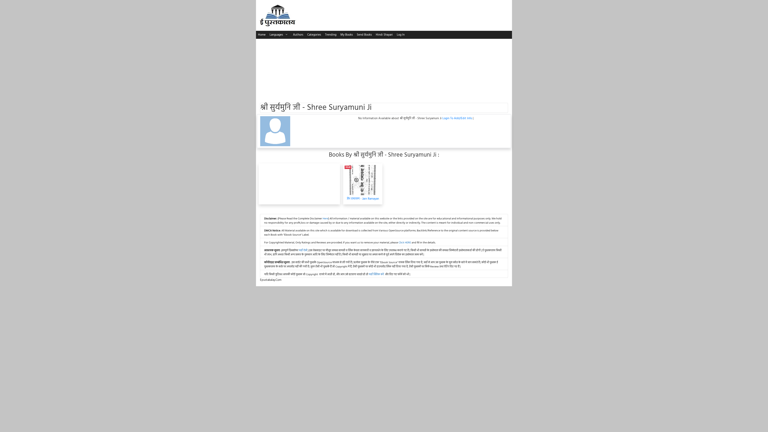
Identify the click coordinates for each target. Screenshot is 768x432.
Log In (401, 34)
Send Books (364, 34)
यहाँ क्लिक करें (376, 274)
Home (262, 34)
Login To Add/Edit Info (457, 118)
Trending (330, 34)
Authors (298, 34)
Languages (276, 34)
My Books (346, 34)
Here (325, 218)
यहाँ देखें (303, 250)
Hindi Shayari (384, 34)
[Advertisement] (384, 69)
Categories (314, 34)
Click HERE (405, 242)
